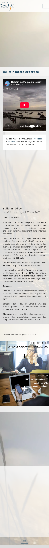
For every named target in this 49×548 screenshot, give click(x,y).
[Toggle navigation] (45, 6)
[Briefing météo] (24, 357)
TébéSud (12, 141)
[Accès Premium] (24, 389)
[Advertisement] (24, 39)
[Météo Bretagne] (7, 6)
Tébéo (39, 139)
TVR (34, 139)
